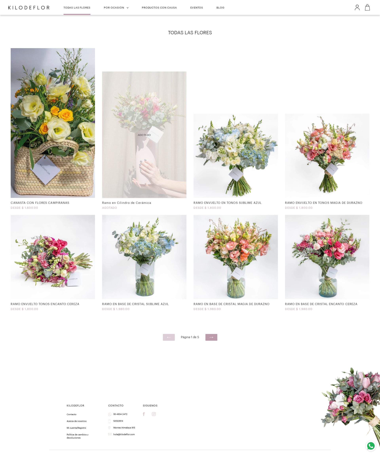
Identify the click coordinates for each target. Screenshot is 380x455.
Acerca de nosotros (76, 421)
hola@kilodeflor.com (124, 434)
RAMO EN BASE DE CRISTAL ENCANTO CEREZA (327, 264)
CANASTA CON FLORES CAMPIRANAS (53, 130)
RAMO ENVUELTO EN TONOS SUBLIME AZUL (236, 163)
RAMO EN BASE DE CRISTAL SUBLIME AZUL (144, 264)
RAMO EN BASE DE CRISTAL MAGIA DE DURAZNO (236, 264)
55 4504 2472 (120, 414)
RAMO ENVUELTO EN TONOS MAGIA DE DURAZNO (327, 163)
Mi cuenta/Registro (76, 428)
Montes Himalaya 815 (124, 428)
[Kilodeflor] (28, 8)
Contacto (71, 414)
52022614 (118, 421)
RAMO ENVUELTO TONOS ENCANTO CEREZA (53, 264)
